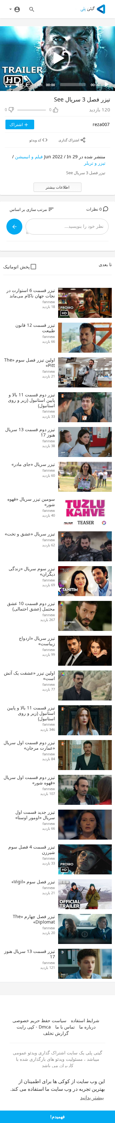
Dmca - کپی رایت (34, 1027)
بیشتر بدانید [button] (92, 1097)
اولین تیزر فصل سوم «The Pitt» (29, 362)
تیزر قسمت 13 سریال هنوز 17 (29, 954)
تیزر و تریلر (94, 163)
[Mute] (18, 84)
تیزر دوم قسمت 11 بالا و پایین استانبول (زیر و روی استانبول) (31, 400)
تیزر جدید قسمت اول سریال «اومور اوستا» (35, 814)
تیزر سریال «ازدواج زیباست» (37, 641)
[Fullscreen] (8, 84)
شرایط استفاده (85, 1020)
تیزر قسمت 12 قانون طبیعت (35, 327)
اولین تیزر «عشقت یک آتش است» (29, 675)
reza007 (101, 124)
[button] (57, 58)
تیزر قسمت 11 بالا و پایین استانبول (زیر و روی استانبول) (31, 713)
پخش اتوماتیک (16, 267)
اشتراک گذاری (69, 140)
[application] (57, 58)
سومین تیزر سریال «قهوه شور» (31, 501)
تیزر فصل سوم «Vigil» (33, 882)
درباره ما (87, 1027)
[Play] (106, 84)
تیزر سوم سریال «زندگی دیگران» (32, 571)
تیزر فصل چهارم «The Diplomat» (34, 919)
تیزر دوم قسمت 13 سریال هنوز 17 (30, 432)
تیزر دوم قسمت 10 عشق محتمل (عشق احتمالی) (31, 606)
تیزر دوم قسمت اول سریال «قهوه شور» (29, 780)
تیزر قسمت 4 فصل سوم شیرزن (31, 849)
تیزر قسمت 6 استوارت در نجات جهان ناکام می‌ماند (30, 293)
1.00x (38, 85)
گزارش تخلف (56, 1033)
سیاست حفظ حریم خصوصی (39, 1020)
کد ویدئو (35, 140)
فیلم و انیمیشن (29, 156)
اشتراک (17, 124)
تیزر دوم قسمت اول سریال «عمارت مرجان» (29, 745)
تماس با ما (65, 1027)
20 (28, 84)
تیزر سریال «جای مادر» (33, 464)
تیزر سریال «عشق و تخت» (30, 534)
